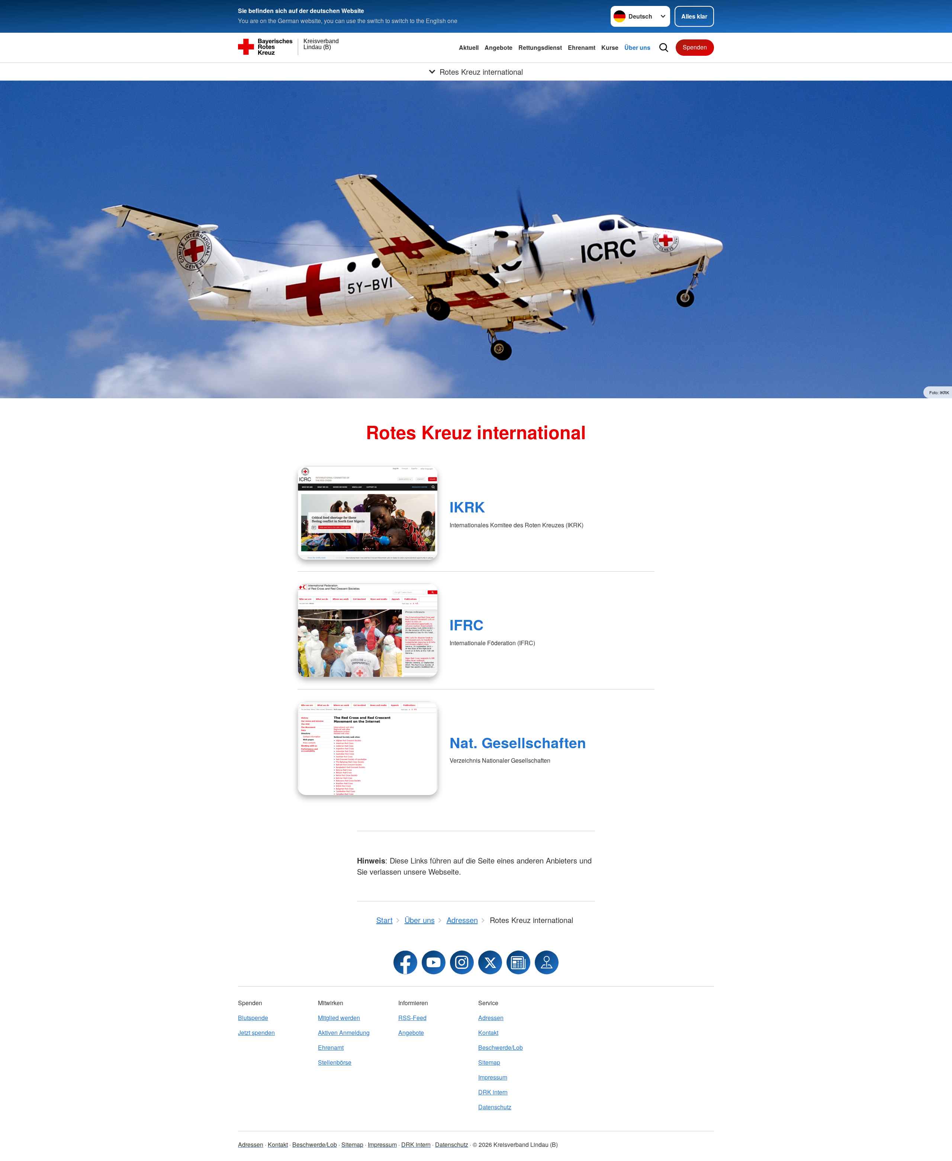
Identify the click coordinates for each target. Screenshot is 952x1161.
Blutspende (253, 1017)
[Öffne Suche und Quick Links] (664, 48)
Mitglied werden (339, 1017)
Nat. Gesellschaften (518, 742)
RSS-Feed (412, 1017)
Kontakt (488, 1032)
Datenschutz (494, 1107)
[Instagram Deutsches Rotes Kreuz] (462, 962)
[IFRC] (368, 630)
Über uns (637, 47)
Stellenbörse (334, 1062)
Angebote (498, 47)
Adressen (491, 1017)
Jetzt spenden (256, 1032)
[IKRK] (368, 513)
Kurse (609, 47)
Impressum (492, 1077)
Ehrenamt (581, 47)
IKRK (467, 506)
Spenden (695, 47)
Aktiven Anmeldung (344, 1032)
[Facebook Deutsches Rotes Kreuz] (405, 962)
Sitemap (489, 1062)
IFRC (466, 624)
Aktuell (469, 47)
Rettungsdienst (540, 47)
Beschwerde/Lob (500, 1047)
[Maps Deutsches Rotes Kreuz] (547, 962)
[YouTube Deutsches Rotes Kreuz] (434, 962)
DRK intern (493, 1092)
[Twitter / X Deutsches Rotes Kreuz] (490, 962)
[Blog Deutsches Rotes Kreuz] (518, 962)
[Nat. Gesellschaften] (368, 748)
